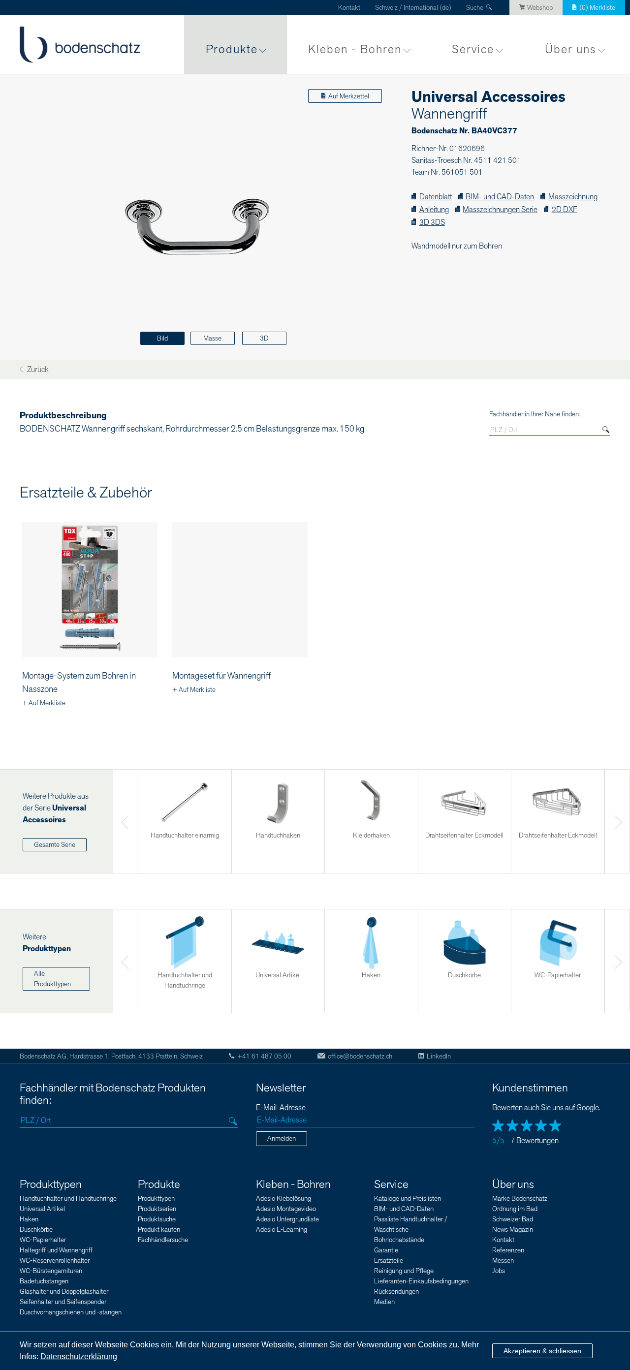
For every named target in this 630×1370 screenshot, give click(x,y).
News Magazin (512, 1229)
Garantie (386, 1250)
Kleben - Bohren (355, 49)
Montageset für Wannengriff (221, 676)
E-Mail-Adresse (281, 1108)
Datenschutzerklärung (78, 1356)
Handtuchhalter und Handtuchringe (68, 1198)
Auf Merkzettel (348, 96)
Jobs (498, 1271)
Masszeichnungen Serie (500, 210)
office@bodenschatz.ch (360, 1056)
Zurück (37, 370)
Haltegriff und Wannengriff (56, 1250)
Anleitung (433, 210)
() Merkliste (597, 7)
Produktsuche (157, 1219)
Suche (474, 7)
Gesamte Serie (54, 844)
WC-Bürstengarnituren (51, 1271)
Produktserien (157, 1209)
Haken (29, 1219)
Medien (384, 1302)
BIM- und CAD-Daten (500, 197)
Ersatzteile (388, 1260)
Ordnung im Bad (514, 1209)
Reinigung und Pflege (404, 1271)
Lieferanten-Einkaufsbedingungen (421, 1281)
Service (473, 49)
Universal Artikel (42, 1209)
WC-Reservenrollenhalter (55, 1260)
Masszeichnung (572, 197)
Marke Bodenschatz (519, 1198)
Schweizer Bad (512, 1219)
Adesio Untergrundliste (287, 1219)
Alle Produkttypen (52, 979)
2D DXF (564, 210)
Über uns (570, 49)
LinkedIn (439, 1056)
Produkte (232, 49)
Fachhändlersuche (163, 1240)
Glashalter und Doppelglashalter (64, 1291)
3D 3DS (431, 223)
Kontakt (349, 7)
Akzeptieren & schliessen (542, 1351)
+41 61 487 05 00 (264, 1056)
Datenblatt (435, 197)
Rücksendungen (396, 1291)
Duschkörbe (36, 1229)
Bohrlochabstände (399, 1240)
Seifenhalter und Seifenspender (63, 1302)
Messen (503, 1260)
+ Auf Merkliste (43, 703)
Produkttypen (51, 1184)
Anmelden (281, 1138)
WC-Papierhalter (43, 1240)
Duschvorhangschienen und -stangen (71, 1312)
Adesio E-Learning (281, 1229)
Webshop (540, 7)
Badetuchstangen (44, 1281)
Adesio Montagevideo (286, 1209)
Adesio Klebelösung (283, 1198)
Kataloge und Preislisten (407, 1198)
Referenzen (508, 1250)
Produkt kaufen (159, 1229)
